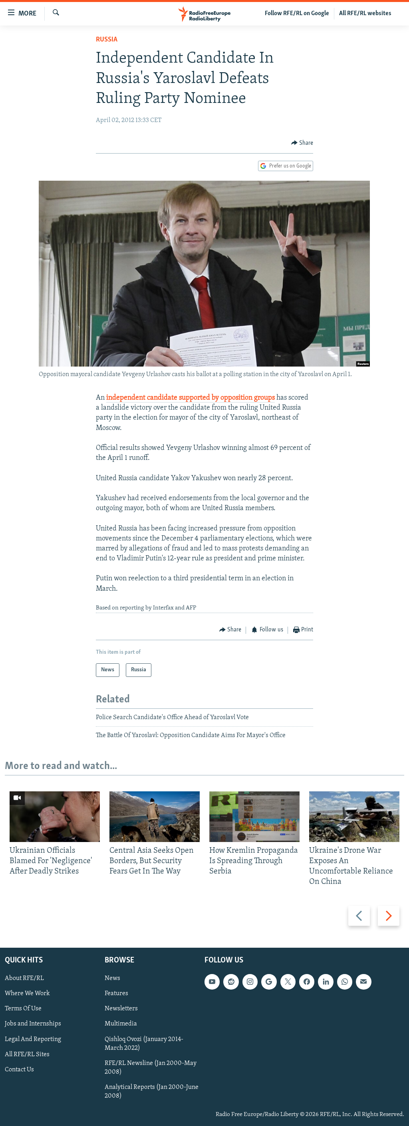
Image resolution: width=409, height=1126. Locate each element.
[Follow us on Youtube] (212, 981)
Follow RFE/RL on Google (297, 13)
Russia (106, 39)
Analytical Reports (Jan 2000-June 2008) (152, 1091)
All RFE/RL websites (365, 13)
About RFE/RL (24, 978)
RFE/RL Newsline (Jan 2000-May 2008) (151, 1067)
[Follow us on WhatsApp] (344, 981)
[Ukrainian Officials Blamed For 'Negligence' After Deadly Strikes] (55, 816)
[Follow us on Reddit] (230, 981)
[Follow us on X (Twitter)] (288, 981)
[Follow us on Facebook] (306, 981)
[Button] (302, 143)
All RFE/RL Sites (27, 1054)
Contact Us (19, 1069)
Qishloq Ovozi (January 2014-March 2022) (144, 1043)
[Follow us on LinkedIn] (325, 981)
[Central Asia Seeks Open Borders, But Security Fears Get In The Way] (154, 816)
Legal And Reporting (33, 1039)
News (112, 978)
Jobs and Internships (33, 1024)
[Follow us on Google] (268, 981)
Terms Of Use (23, 1009)
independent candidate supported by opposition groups (190, 398)
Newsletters (121, 1009)
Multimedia (121, 1024)
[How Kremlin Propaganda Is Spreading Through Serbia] (254, 816)
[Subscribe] (363, 981)
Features (116, 993)
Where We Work (27, 993)
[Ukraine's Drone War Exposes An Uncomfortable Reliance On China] (354, 816)
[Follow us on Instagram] (250, 981)
